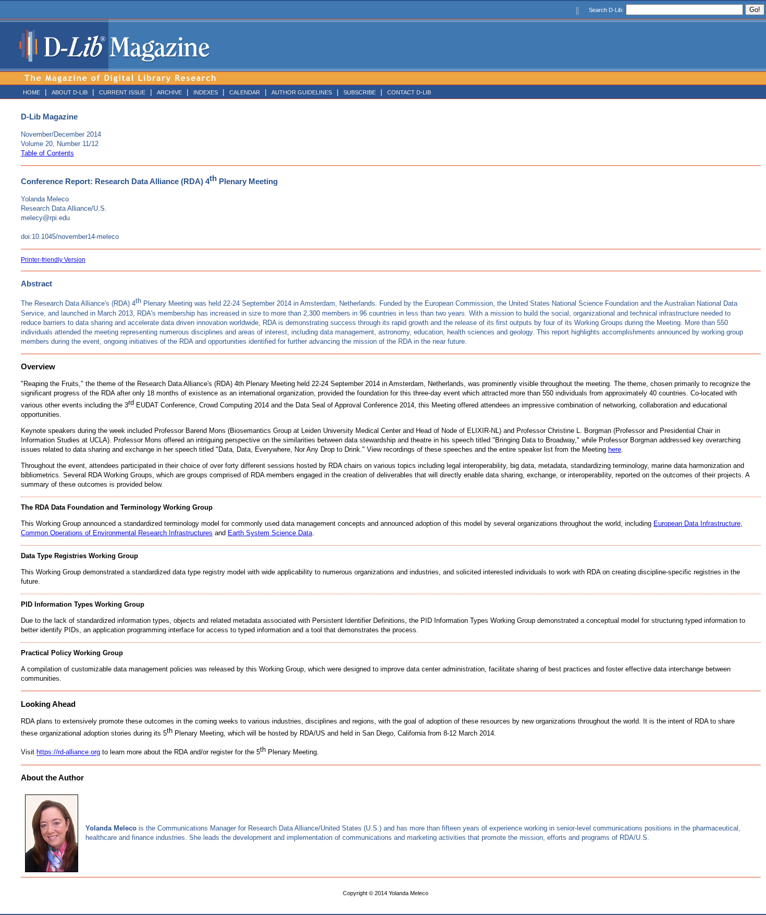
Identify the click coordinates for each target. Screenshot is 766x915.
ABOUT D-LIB (70, 92)
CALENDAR (244, 92)
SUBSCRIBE (359, 92)
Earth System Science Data (270, 533)
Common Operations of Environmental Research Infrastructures (117, 533)
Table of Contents (47, 153)
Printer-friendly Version (53, 259)
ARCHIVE (169, 92)
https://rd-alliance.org (68, 752)
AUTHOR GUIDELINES (301, 92)
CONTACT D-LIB (409, 92)
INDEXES (205, 92)
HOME (31, 92)
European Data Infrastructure (696, 523)
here (614, 449)
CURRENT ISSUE (122, 92)
